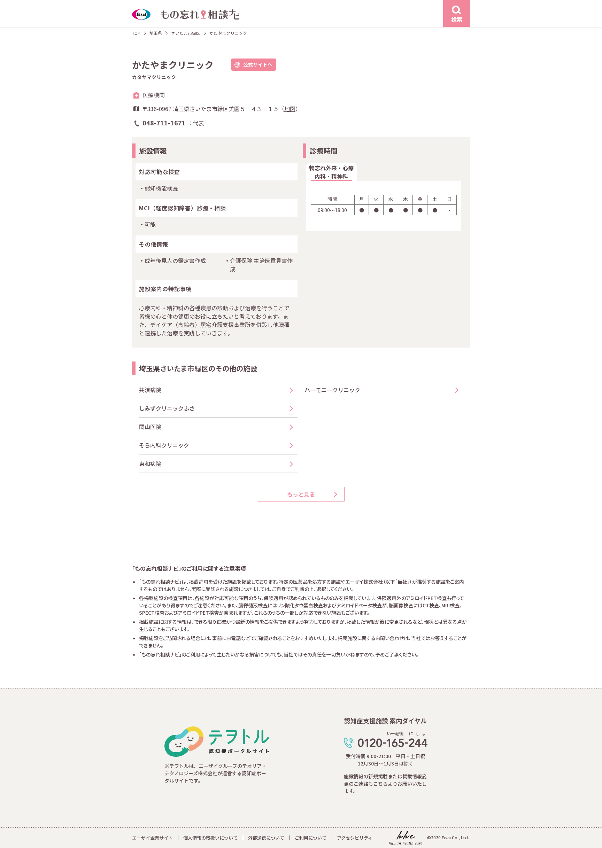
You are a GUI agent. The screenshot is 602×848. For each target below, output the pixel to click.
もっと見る (301, 494)
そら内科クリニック (164, 445)
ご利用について (310, 837)
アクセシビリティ (354, 837)
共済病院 (150, 390)
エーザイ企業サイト (152, 837)
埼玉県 (155, 33)
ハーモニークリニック (332, 390)
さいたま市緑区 (185, 33)
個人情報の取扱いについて (210, 837)
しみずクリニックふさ (169, 408)
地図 (289, 108)
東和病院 (153, 463)
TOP (136, 33)
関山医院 (150, 426)
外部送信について (266, 837)
